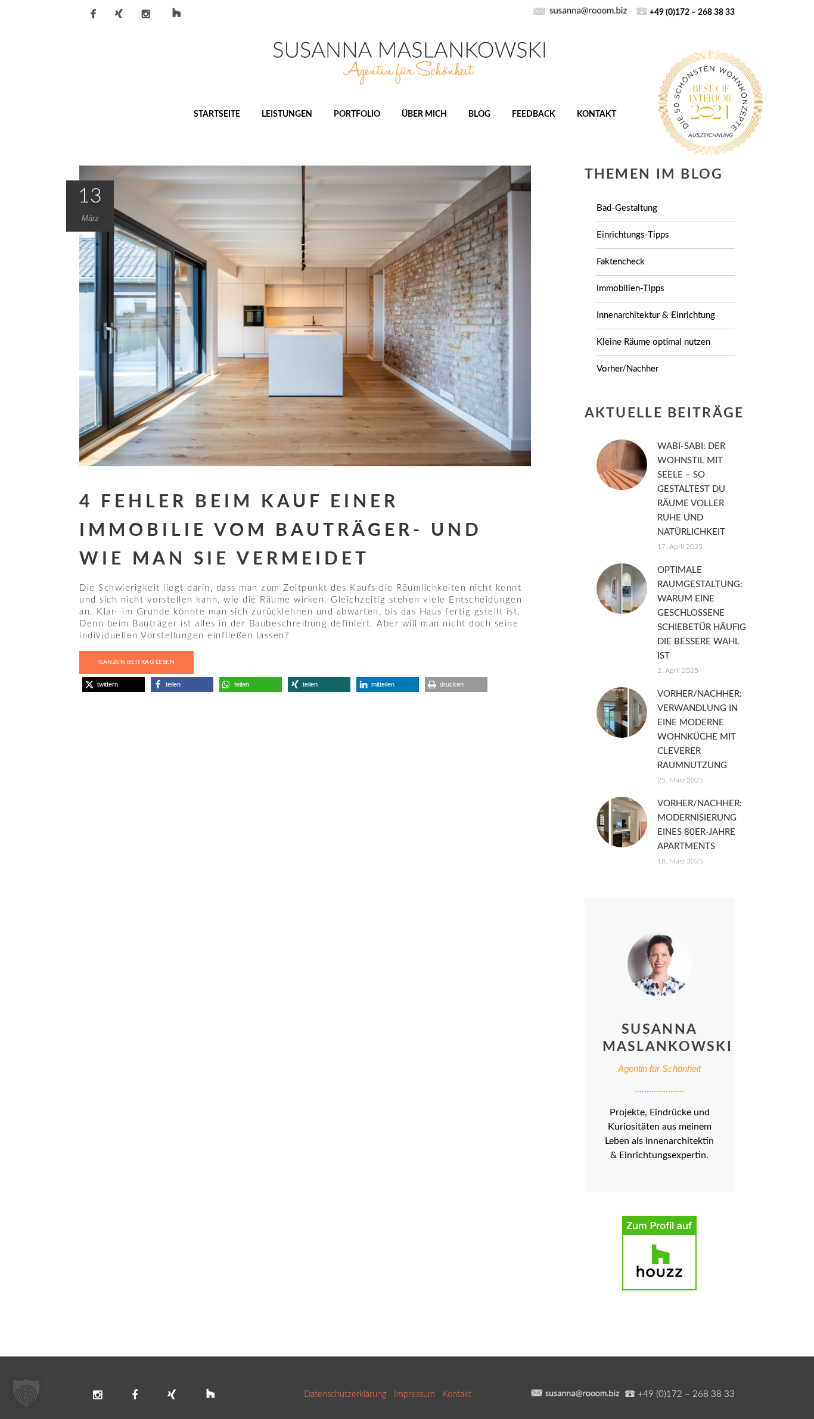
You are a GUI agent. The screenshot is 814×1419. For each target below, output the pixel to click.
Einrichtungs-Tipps (632, 234)
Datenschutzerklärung (345, 1394)
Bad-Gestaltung (626, 208)
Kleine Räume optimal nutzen (653, 342)
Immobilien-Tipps (630, 288)
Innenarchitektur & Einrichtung (655, 315)
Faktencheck (620, 261)
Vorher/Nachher (627, 368)
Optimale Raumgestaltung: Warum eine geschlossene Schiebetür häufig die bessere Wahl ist (701, 613)
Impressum (414, 1394)
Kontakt (456, 1394)
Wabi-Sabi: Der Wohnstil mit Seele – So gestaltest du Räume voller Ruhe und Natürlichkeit (691, 489)
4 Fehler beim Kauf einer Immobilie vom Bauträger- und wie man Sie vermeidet (280, 530)
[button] (113, 684)
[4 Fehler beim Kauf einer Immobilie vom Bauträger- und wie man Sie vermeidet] (305, 315)
